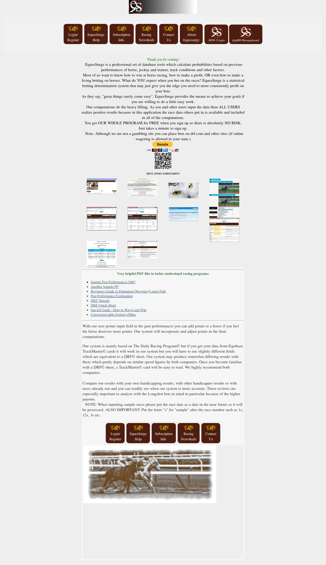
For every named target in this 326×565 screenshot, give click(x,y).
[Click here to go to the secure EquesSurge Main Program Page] (163, 5)
